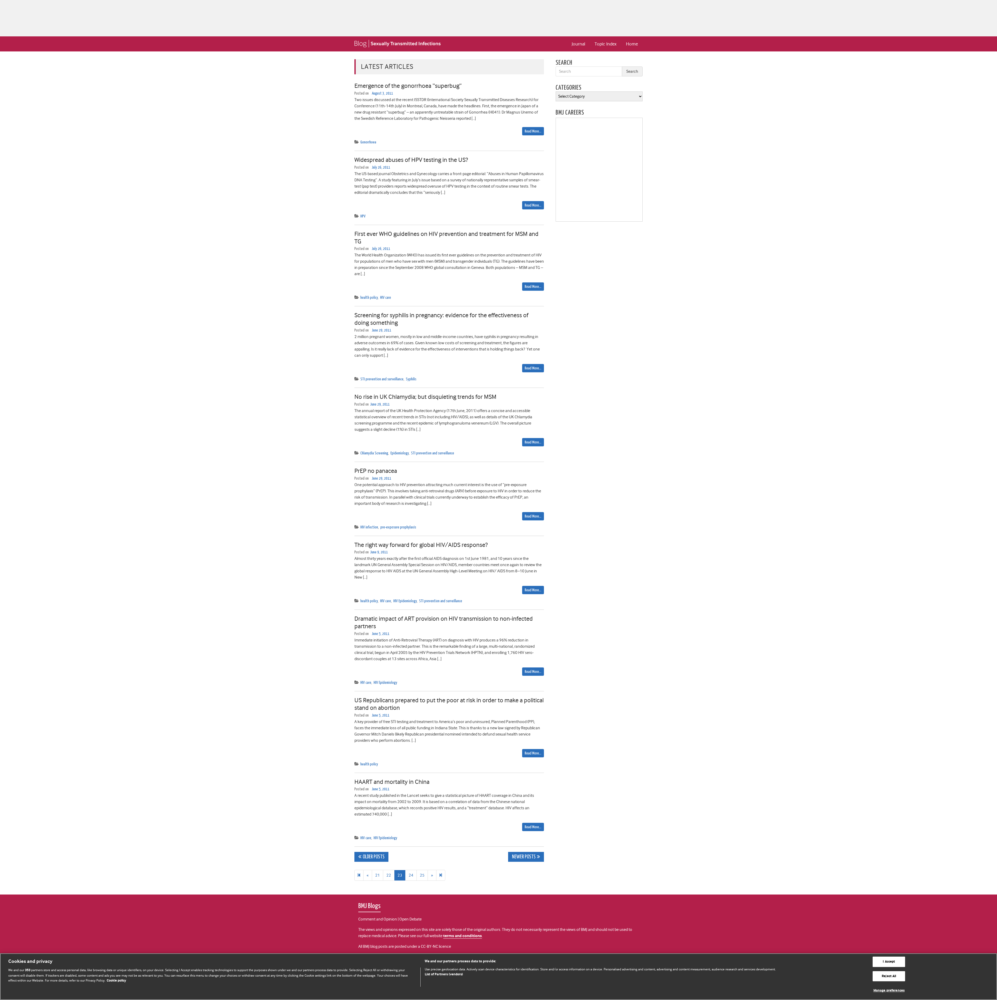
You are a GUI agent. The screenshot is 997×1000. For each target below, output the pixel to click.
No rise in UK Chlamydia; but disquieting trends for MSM (425, 396)
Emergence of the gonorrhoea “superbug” (408, 85)
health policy (369, 298)
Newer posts (524, 857)
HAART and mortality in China (391, 781)
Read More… (533, 131)
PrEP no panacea (375, 470)
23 (400, 875)
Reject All (889, 976)
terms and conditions (462, 935)
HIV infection (369, 527)
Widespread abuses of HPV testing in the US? (411, 159)
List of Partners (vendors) (444, 974)
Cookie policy (116, 981)
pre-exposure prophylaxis (398, 527)
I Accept (889, 962)
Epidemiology (399, 453)
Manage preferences (889, 990)
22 (388, 875)
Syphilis (411, 379)
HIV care (385, 298)
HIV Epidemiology (405, 601)
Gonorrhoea (368, 142)
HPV (363, 216)
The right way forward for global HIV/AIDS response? (421, 544)
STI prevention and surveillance (381, 379)
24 (411, 875)
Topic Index (605, 44)
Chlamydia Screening (374, 453)
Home (632, 44)
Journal (578, 44)
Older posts (374, 857)
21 (377, 875)
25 (422, 875)
